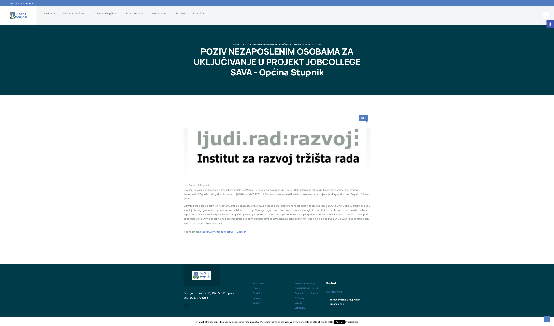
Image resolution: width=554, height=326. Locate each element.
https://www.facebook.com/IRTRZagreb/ (224, 231)
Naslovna (49, 13)
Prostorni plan (134, 13)
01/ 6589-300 (337, 304)
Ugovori (256, 297)
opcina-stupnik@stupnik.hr (21, 3)
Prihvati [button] (339, 322)
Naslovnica (258, 283)
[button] (550, 24)
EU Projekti (300, 297)
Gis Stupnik (300, 307)
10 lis (363, 118)
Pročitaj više (351, 321)
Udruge (298, 302)
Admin (192, 185)
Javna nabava (158, 13)
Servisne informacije (305, 283)
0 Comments (204, 185)
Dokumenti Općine (105, 13)
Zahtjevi (257, 302)
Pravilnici (257, 293)
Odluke (256, 288)
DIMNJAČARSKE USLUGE (307, 288)
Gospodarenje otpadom (307, 293)
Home (236, 44)
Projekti (181, 13)
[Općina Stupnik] (18, 15)
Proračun (198, 13)
